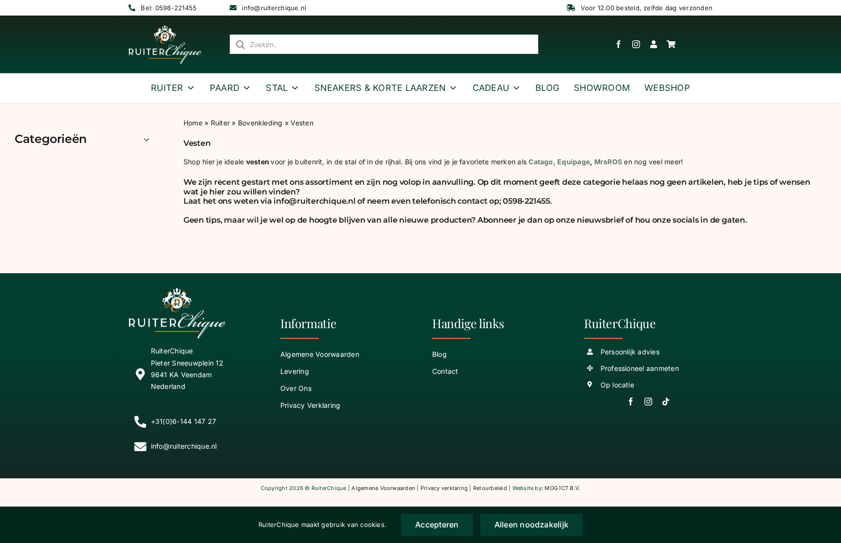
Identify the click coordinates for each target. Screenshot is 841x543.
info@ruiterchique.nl (274, 8)
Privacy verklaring (444, 488)
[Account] (648, 44)
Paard (224, 88)
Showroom (602, 88)
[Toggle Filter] (146, 139)
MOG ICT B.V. (562, 488)
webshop (667, 88)
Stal (277, 88)
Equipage (573, 162)
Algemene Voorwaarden (319, 354)
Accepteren (436, 524)
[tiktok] (666, 401)
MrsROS (608, 162)
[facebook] (618, 44)
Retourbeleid (490, 488)
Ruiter (167, 88)
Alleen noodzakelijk (531, 524)
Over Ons (295, 388)
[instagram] (636, 44)
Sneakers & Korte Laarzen (380, 88)
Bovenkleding (260, 123)
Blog (547, 88)
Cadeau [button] (491, 88)
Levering (294, 371)
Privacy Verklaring (310, 405)
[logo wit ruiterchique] (164, 29)
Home (192, 123)
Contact (445, 371)
